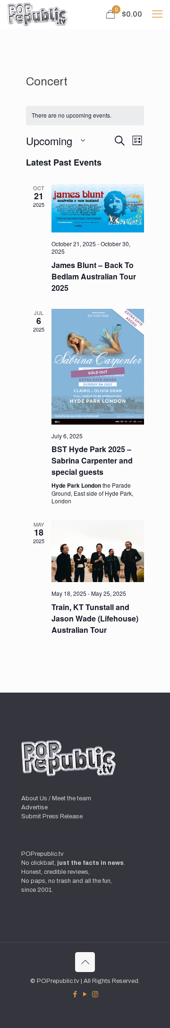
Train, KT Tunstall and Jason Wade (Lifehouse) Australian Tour (94, 618)
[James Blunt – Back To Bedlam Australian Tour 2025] (97, 208)
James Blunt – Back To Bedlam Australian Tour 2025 (93, 276)
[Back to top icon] (85, 962)
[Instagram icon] (95, 994)
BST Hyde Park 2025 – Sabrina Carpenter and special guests (92, 460)
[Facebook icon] (75, 994)
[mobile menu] (157, 14)
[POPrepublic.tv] (37, 14)
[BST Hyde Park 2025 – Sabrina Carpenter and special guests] (97, 367)
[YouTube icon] (85, 994)
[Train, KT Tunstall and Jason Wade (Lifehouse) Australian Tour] (97, 551)
